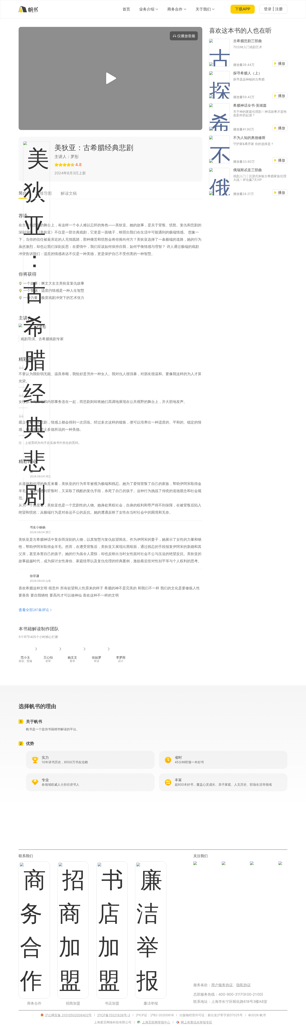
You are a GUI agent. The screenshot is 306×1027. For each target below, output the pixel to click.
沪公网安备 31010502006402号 (68, 1015)
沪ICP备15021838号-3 (113, 1015)
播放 (281, 63)
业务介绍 (146, 9)
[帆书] (28, 9)
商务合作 (175, 9)
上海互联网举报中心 (156, 1022)
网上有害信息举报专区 (196, 1022)
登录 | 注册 (273, 9)
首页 (126, 9)
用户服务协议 (222, 985)
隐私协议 (243, 985)
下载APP (242, 9)
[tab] (23, 194)
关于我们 (203, 9)
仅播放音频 (186, 36)
